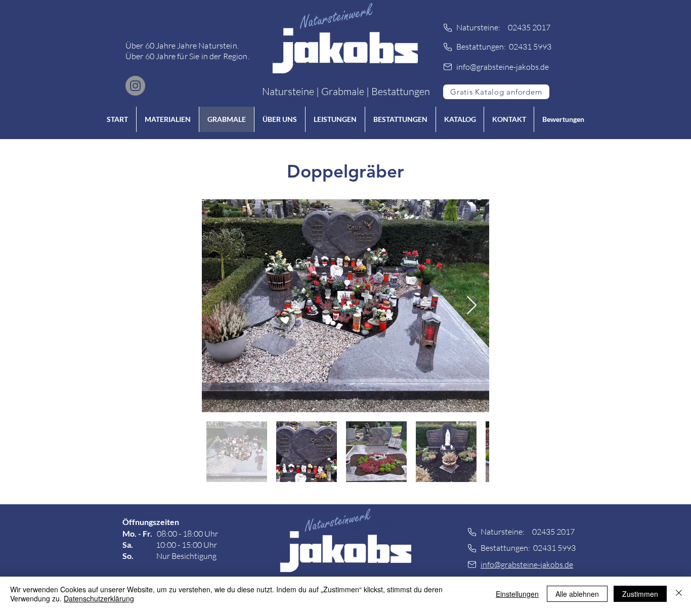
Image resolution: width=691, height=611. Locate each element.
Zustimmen (640, 594)
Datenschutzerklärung (99, 598)
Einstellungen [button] (517, 594)
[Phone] (448, 28)
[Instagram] (135, 86)
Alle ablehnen (577, 594)
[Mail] (448, 67)
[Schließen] (679, 594)
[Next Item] (472, 306)
